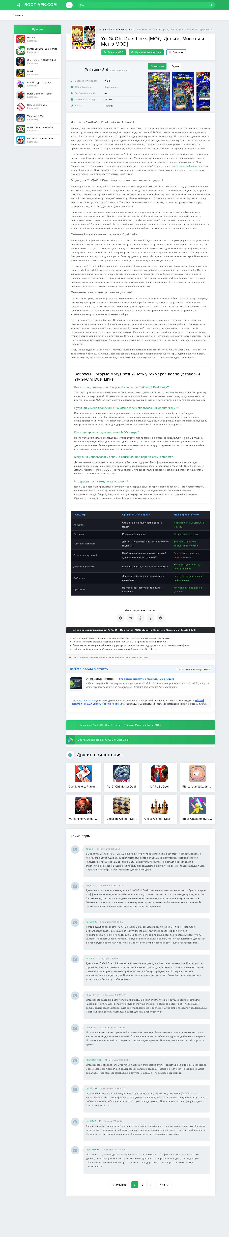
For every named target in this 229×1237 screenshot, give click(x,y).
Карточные (110, 87)
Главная (19, 15)
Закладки (178, 52)
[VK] (130, 618)
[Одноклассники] (140, 618)
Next (162, 1184)
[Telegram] (120, 618)
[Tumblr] (150, 618)
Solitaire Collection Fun (189, 166)
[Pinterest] (160, 618)
